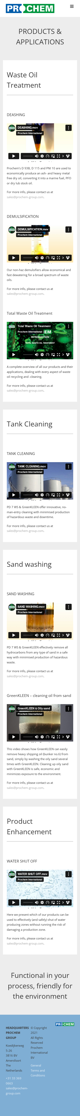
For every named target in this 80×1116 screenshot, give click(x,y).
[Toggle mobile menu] (72, 6)
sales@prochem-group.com (25, 197)
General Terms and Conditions (38, 1070)
